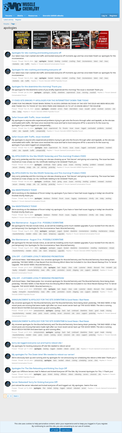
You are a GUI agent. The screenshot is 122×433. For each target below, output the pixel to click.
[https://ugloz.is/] (22, 40)
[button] (14, 15)
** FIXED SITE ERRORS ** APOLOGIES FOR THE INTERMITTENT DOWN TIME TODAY (50, 100)
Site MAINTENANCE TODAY (24, 190)
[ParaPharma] (100, 40)
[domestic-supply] (42, 40)
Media (20, 15)
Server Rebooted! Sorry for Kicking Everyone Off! (35, 382)
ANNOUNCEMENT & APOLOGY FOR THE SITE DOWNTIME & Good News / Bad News (50, 299)
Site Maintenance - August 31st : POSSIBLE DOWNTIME (37, 222)
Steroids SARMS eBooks (53, 15)
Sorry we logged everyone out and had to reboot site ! (37, 342)
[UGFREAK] (80, 40)
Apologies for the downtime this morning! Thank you (37, 86)
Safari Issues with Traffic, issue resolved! (31, 117)
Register (18, 20)
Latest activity (8, 20)
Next (15, 396)
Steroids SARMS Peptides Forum (55, 81)
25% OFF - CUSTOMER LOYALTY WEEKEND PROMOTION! (38, 256)
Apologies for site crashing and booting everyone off (36, 52)
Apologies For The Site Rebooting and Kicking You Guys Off (39, 368)
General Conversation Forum (54, 64)
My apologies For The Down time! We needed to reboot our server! (43, 354)
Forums (8, 15)
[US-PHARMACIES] (61, 40)
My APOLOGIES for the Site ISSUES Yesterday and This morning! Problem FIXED (49, 156)
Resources (32, 15)
